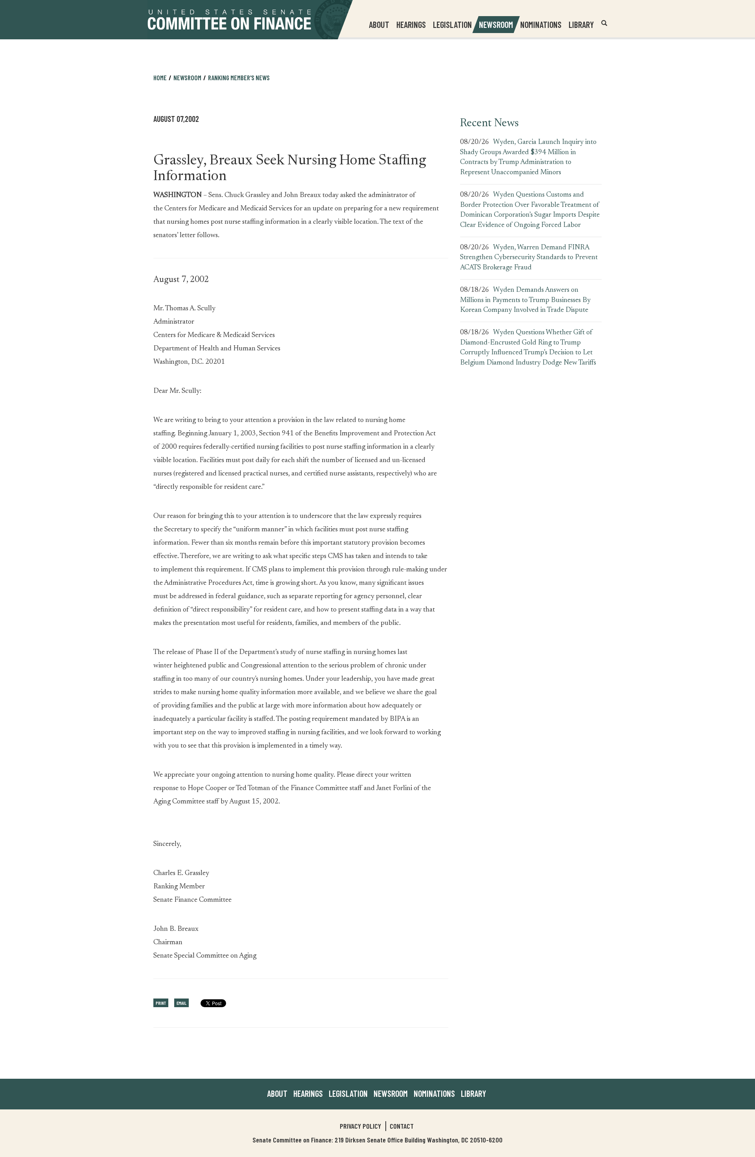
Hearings (411, 24)
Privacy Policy (360, 1126)
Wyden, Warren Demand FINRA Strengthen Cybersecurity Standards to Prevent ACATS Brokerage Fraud (529, 257)
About (277, 1093)
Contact (402, 1126)
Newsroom (391, 1093)
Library (581, 24)
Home (160, 77)
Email (181, 1003)
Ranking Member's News (239, 77)
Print (161, 1003)
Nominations (541, 24)
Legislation (452, 24)
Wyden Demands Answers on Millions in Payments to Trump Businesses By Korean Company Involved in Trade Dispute (525, 300)
